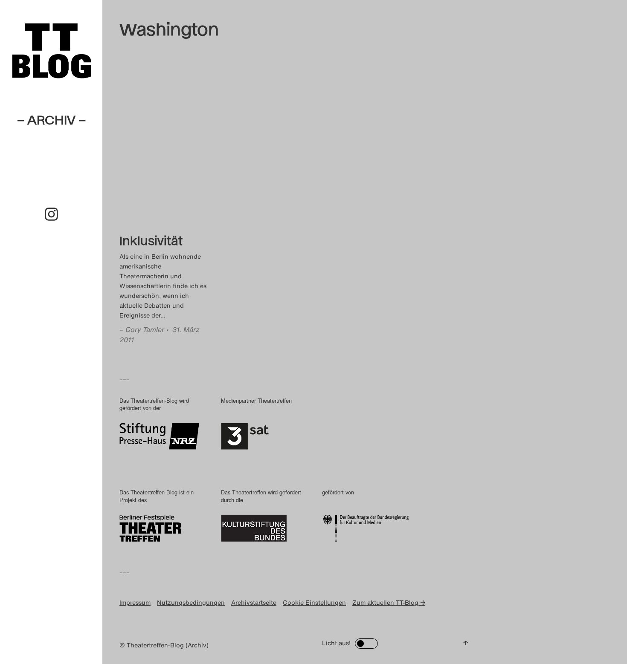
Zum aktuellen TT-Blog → (388, 602)
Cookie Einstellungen (314, 602)
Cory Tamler (144, 329)
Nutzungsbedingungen (191, 602)
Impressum (135, 602)
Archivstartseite (253, 602)
